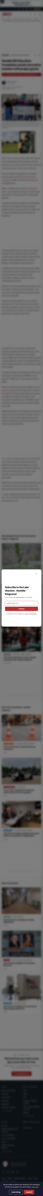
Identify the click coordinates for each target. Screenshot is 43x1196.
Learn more (35, 1187)
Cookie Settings (16, 1192)
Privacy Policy (33, 614)
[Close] (36, 573)
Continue (21, 609)
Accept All (29, 1192)
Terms (26, 614)
